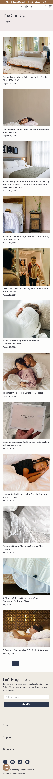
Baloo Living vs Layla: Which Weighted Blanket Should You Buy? (25, 78)
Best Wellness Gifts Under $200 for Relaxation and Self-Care (26, 131)
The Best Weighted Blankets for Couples (23, 392)
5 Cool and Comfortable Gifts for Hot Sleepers (25, 650)
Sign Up (26, 704)
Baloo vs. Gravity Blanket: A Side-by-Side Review (23, 547)
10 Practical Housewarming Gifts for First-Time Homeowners (26, 290)
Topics (7, 22)
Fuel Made (21, 773)
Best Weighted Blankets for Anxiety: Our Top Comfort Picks (25, 495)
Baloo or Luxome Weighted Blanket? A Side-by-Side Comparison (26, 238)
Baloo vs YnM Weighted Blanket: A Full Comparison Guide (21, 342)
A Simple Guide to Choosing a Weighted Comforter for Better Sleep (22, 599)
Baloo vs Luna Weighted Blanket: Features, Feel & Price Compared (26, 443)
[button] (6, 767)
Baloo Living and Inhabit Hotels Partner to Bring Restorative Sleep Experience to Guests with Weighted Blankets (26, 184)
